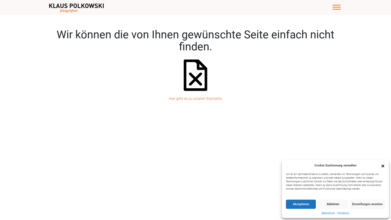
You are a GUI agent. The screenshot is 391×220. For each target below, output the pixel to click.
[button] (383, 166)
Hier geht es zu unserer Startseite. (195, 98)
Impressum (343, 212)
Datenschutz (328, 212)
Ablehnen (333, 204)
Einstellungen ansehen (367, 204)
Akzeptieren (301, 204)
